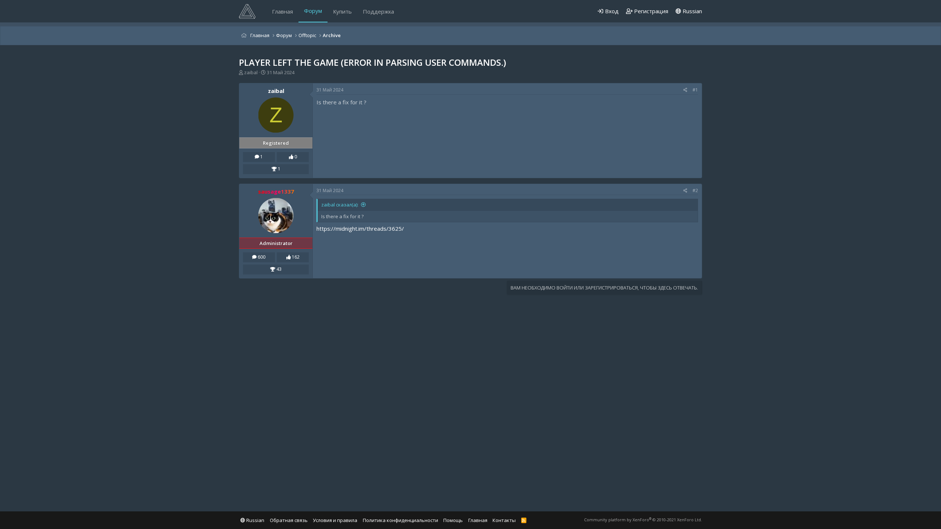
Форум (313, 10)
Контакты (504, 520)
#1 (695, 90)
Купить (342, 11)
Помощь (453, 520)
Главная (282, 11)
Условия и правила (335, 520)
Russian (691, 11)
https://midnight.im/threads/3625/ (360, 228)
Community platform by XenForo (643, 519)
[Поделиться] (685, 90)
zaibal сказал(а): (339, 204)
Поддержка (378, 11)
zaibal (251, 72)
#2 (695, 190)
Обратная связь (289, 520)
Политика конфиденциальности (400, 520)
